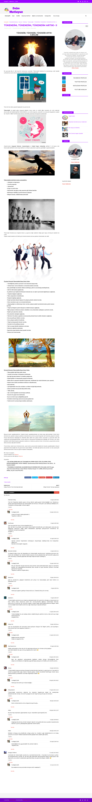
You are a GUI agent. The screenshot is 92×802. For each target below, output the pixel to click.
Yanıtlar (11, 509)
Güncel (20, 22)
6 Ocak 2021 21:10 (54, 764)
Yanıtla (10, 507)
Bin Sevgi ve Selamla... (74, 127)
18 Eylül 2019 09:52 (54, 657)
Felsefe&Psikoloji (13, 22)
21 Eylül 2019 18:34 (54, 719)
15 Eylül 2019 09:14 (54, 668)
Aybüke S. (10, 597)
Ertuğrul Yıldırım (12, 752)
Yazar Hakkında (66, 184)
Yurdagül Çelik (15, 512)
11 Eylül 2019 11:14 (55, 588)
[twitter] (80, 1)
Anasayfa (6, 1)
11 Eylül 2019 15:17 (55, 597)
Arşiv (13, 15)
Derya (9, 668)
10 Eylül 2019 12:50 (54, 563)
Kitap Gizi (10, 624)
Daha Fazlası (75, 68)
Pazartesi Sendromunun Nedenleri (78, 122)
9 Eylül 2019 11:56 (55, 523)
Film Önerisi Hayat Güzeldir (76, 133)
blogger (57, 492)
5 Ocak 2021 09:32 (54, 752)
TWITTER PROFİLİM (81, 82)
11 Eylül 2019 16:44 (54, 624)
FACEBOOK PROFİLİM (80, 78)
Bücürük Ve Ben (12, 551)
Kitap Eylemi (11, 690)
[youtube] (82, 1)
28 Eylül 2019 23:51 (54, 730)
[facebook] (78, 1)
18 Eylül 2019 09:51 (54, 700)
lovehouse (11, 523)
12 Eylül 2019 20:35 (54, 611)
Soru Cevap (56, 15)
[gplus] (87, 1)
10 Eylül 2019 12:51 (54, 538)
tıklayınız (17, 454)
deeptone (10, 577)
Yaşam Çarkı (72, 116)
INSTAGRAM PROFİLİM (80, 85)
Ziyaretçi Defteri (26, 15)
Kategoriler (48, 15)
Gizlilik (16, 1)
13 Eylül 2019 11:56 (54, 646)
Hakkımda (11, 1)
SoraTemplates (12, 800)
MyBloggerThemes (27, 800)
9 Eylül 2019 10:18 (55, 499)
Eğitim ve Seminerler (37, 15)
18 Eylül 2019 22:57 (54, 710)
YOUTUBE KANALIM (81, 89)
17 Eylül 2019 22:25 (54, 689)
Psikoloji (25, 22)
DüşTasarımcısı (12, 646)
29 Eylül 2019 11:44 (54, 741)
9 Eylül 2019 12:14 (55, 551)
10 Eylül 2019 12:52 (54, 512)
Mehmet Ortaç (12, 499)
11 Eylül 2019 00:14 (54, 577)
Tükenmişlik (30, 22)
